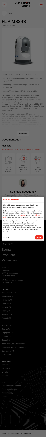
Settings (6, 237)
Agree (39, 237)
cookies (23, 215)
